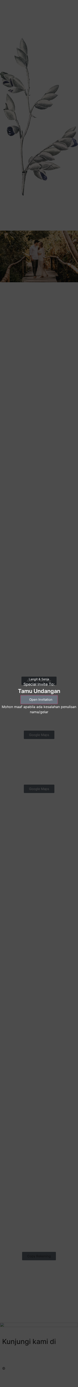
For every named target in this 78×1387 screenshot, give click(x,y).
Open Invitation (40, 699)
